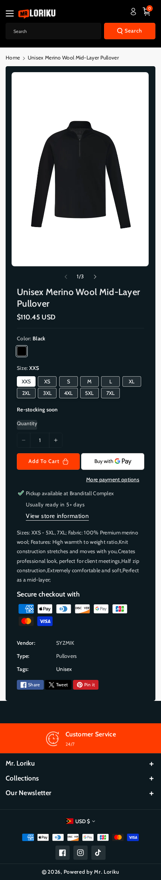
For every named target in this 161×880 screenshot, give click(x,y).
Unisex (64, 669)
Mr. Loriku (20, 763)
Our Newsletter (28, 793)
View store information (57, 515)
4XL (68, 393)
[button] (12, 13)
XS (47, 381)
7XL (110, 393)
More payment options (112, 479)
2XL (26, 393)
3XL (47, 393)
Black (22, 351)
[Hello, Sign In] (133, 11)
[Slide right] (95, 276)
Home (13, 57)
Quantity (27, 423)
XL (131, 381)
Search (133, 30)
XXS (26, 381)
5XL (89, 393)
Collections (22, 778)
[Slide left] (66, 276)
